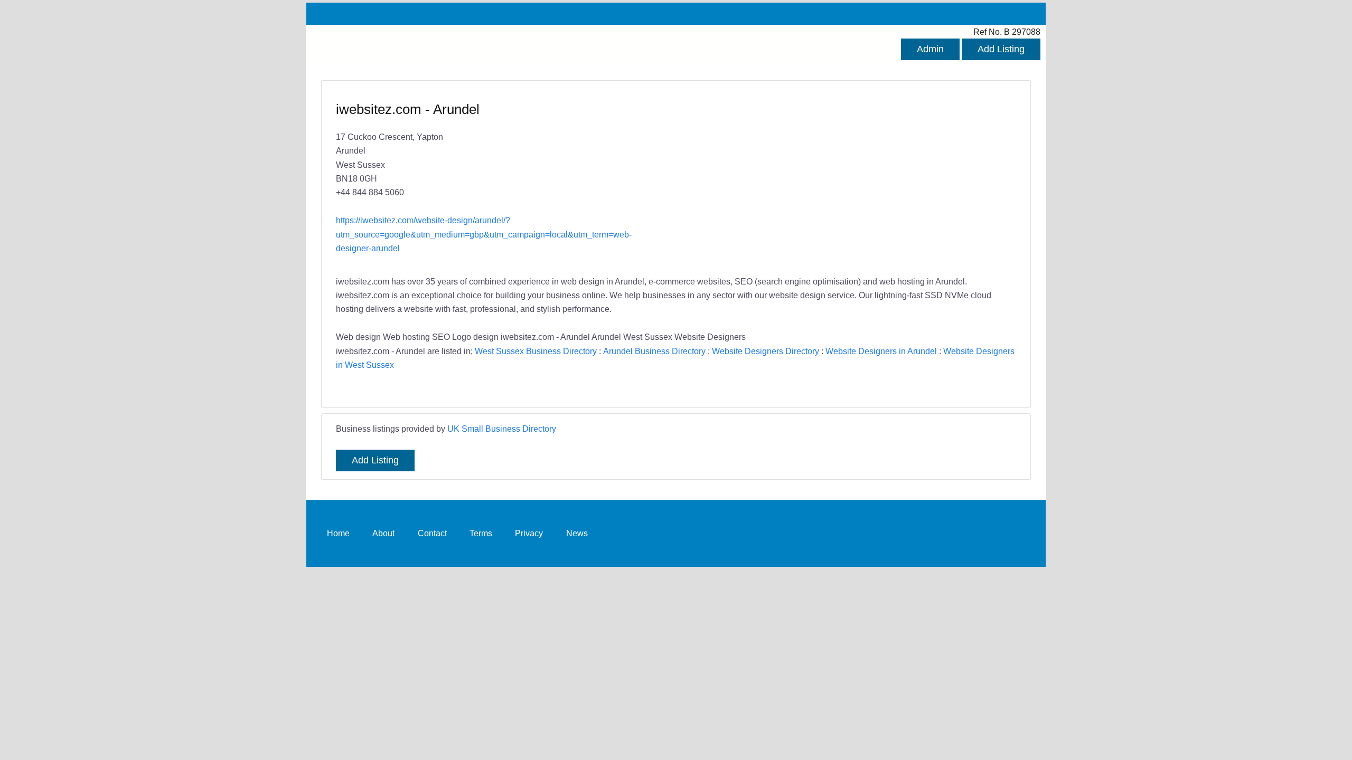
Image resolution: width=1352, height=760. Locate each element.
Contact (432, 533)
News (577, 533)
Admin (930, 49)
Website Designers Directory (765, 351)
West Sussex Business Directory (536, 351)
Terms (481, 533)
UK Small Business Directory (501, 428)
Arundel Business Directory (654, 351)
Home (338, 533)
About (383, 533)
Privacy (529, 533)
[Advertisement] (841, 177)
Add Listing (1001, 49)
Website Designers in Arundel (881, 351)
